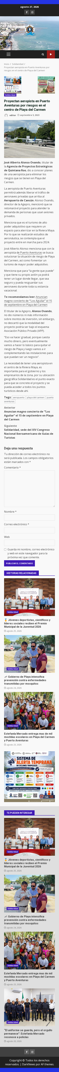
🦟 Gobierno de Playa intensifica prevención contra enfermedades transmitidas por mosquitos (29, 654)
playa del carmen (35, 397)
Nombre (10, 511)
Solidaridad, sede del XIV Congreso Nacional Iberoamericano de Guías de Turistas (28, 431)
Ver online (51, 54)
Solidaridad (10, 95)
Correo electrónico (16, 524)
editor (12, 115)
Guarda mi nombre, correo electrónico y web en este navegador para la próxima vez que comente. (31, 553)
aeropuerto (18, 397)
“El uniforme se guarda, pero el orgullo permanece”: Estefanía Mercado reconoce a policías (29, 1007)
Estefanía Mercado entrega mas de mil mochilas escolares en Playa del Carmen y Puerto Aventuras (29, 711)
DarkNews (28, 1064)
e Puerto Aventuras (30, 252)
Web (7, 537)
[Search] (43, 54)
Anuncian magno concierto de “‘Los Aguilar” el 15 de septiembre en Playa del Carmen (28, 301)
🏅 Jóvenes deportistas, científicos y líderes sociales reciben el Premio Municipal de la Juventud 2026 (29, 597)
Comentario (12, 467)
